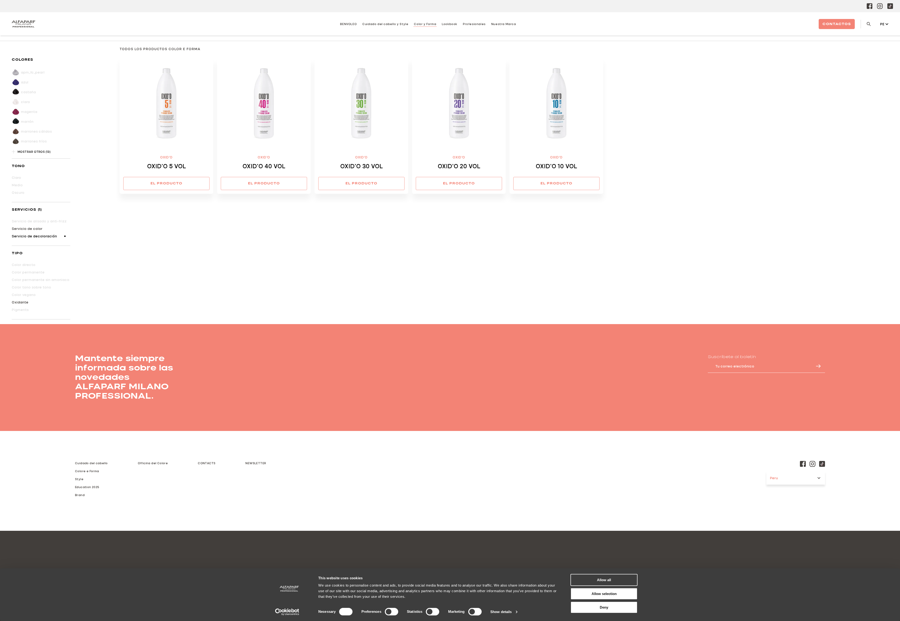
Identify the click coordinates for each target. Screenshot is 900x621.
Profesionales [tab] (474, 24)
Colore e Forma (87, 471)
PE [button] (882, 24)
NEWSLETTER (255, 463)
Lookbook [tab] (449, 24)
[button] (41, 60)
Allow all (604, 580)
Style (79, 479)
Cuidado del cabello (91, 463)
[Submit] (816, 366)
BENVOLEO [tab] (348, 24)
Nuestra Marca (503, 24)
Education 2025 (87, 487)
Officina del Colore (153, 463)
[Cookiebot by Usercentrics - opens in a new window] (287, 611)
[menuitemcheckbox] (41, 229)
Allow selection (604, 594)
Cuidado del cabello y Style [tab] (385, 24)
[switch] (391, 611)
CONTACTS (206, 463)
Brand (80, 495)
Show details (501, 612)
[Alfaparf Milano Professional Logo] (23, 24)
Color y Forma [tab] (425, 24)
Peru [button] (774, 478)
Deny (604, 607)
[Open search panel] (866, 24)
